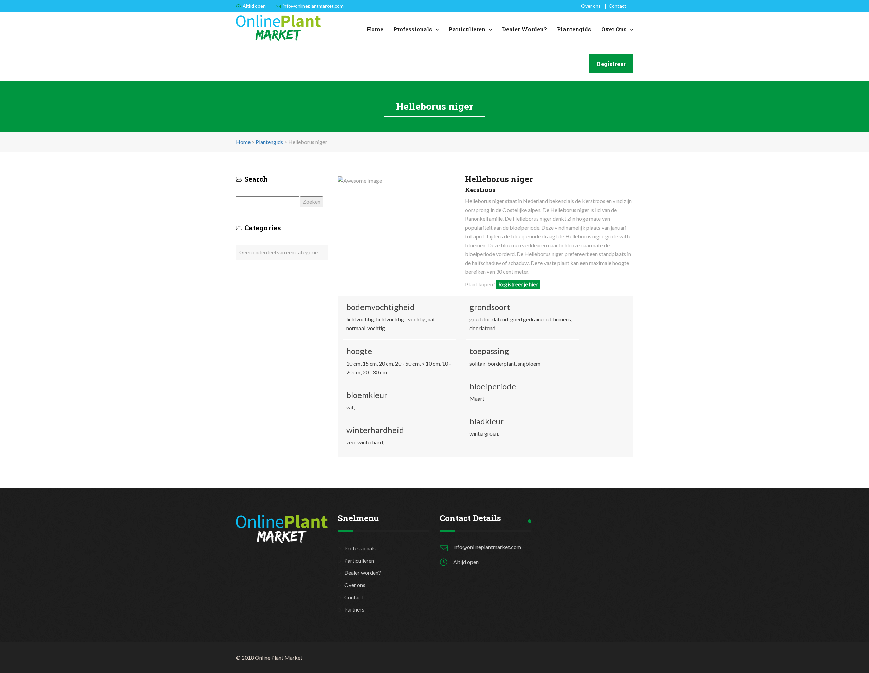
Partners (354, 609)
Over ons (591, 6)
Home (375, 29)
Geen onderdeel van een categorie (278, 252)
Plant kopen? (501, 284)
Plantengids (574, 29)
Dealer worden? (524, 29)
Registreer (611, 63)
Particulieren (467, 29)
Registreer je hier (518, 284)
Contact (617, 6)
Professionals (412, 29)
